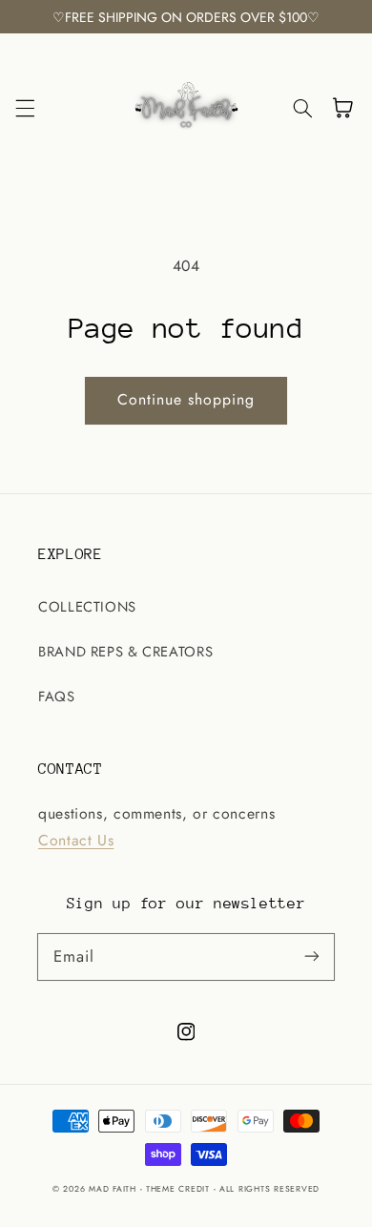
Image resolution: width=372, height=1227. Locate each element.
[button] (25, 108)
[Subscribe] (312, 956)
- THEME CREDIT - (180, 1189)
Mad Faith (114, 1189)
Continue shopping (186, 399)
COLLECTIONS (87, 606)
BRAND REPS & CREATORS (125, 651)
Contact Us (76, 840)
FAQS (56, 696)
